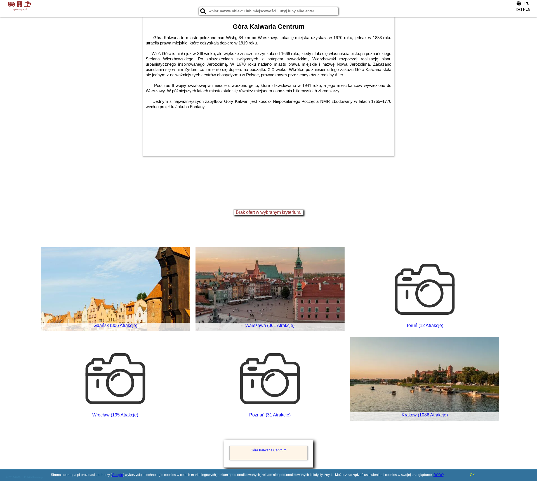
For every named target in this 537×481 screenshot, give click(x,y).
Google (117, 475)
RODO (439, 475)
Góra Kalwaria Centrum (268, 450)
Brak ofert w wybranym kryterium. (268, 212)
